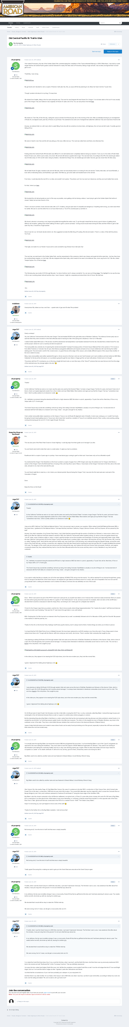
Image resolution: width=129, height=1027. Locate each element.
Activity (18, 23)
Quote (30, 296)
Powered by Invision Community (64, 1024)
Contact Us (64, 1020)
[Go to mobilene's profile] (16, 310)
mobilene (15, 304)
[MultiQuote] (26, 297)
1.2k (16, 319)
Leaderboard (55, 27)
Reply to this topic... (24, 1001)
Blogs (23, 27)
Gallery (17, 27)
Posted (30, 59)
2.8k (16, 449)
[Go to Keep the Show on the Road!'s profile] (16, 440)
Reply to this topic (112, 51)
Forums (9, 27)
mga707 (16, 329)
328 (16, 345)
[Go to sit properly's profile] (11, 44)
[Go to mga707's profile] (16, 336)
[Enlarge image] (29, 80)
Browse (11, 23)
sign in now (47, 992)
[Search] (120, 22)
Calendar (30, 27)
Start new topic (96, 51)
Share (104, 44)
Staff (37, 27)
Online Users (45, 27)
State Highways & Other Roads (32, 45)
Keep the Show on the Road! (16, 433)
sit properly (19, 43)
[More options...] (119, 60)
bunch (26, 643)
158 (16, 75)
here (92, 101)
